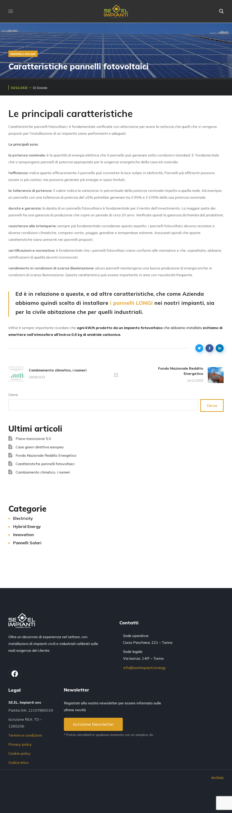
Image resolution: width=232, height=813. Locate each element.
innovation (23, 534)
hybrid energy (27, 526)
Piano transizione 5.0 (33, 438)
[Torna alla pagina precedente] (116, 375)
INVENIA (217, 778)
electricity (23, 518)
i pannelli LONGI (131, 302)
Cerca (13, 394)
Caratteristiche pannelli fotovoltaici (45, 463)
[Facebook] (14, 674)
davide (42, 88)
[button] (221, 11)
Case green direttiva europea (39, 447)
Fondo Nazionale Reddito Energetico (46, 455)
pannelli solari (23, 54)
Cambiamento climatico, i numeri (43, 472)
